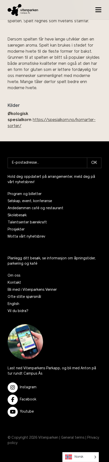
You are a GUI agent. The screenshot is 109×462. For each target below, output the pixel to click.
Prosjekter (16, 230)
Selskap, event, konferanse (30, 201)
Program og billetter (25, 194)
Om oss (14, 276)
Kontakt (14, 283)
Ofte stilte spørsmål (24, 297)
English (13, 304)
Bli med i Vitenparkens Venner (32, 290)
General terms (72, 438)
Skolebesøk (17, 215)
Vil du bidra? (18, 311)
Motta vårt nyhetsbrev (26, 237)
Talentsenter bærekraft (27, 222)
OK (94, 163)
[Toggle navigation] (98, 9)
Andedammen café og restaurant (35, 208)
